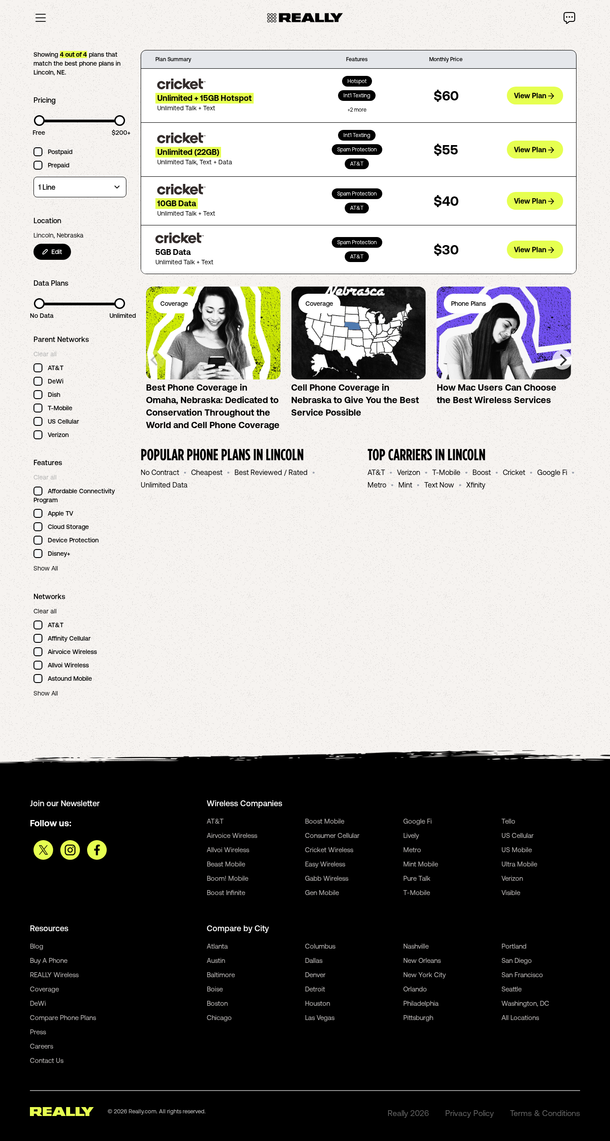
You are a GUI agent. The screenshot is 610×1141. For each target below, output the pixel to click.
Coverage (44, 989)
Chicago (219, 1017)
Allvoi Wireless (228, 850)
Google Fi (552, 472)
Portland (513, 946)
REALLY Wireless (54, 975)
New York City (424, 975)
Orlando (415, 989)
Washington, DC (525, 1003)
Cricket (514, 472)
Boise (215, 989)
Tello (508, 821)
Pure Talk (416, 878)
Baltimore (221, 975)
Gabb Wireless (326, 878)
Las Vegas (319, 1017)
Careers (41, 1046)
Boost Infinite (226, 892)
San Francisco (522, 975)
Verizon (408, 472)
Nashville (416, 946)
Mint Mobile (420, 864)
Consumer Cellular (332, 835)
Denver (315, 975)
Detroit (315, 989)
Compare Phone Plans (63, 1017)
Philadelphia (421, 1003)
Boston (217, 1003)
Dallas (313, 960)
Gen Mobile (322, 892)
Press (38, 1032)
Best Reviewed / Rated (271, 472)
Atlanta (217, 946)
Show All (45, 568)
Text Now (439, 485)
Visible (510, 892)
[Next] (562, 360)
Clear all (45, 354)
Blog (36, 946)
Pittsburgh (418, 1017)
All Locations (520, 1017)
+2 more (357, 110)
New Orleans (422, 960)
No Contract (160, 472)
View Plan (530, 96)
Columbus (320, 946)
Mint (405, 485)
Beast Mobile (226, 864)
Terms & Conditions (545, 1113)
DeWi (38, 1003)
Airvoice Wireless (232, 835)
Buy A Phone (48, 960)
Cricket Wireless (329, 850)
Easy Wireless (325, 864)
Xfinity (475, 485)
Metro (377, 485)
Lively (411, 835)
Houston (317, 1003)
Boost (481, 472)
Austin (216, 960)
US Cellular (517, 835)
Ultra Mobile (519, 864)
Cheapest (206, 472)
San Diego (516, 960)
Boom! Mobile (227, 878)
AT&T (376, 472)
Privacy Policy (469, 1113)
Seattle (511, 989)
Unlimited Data (164, 485)
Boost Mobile (324, 821)
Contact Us (46, 1060)
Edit (56, 251)
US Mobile (516, 850)
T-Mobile (446, 472)
